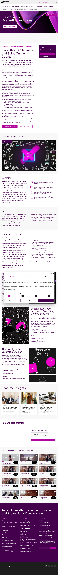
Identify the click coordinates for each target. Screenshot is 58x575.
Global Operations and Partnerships (47, 524)
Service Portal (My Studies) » (46, 530)
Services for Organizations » (27, 521)
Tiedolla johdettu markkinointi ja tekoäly (46, 468)
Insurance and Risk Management (27, 537)
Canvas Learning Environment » (46, 533)
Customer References (44, 522)
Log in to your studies (43, 2)
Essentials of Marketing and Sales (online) (21, 46)
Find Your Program (51, 14)
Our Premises (5, 535)
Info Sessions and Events (7, 540)
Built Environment (24, 531)
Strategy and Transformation (26, 545)
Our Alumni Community (44, 525)
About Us (4, 534)
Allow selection (29, 300)
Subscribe (53, 548)
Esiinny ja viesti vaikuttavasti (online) (27, 492)
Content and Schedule (22, 9)
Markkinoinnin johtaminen (6, 468)
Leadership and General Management (28, 539)
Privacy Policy (32, 566)
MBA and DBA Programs (25, 551)
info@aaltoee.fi (5, 530)
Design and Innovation (25, 533)
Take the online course (10, 26)
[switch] (22, 296)
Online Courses (5, 46)
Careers (3, 538)
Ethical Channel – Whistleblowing (9, 543)
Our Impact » (42, 521)
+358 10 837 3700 (7, 529)
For (15, 9)
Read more (16, 462)
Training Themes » (25, 528)
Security (22, 543)
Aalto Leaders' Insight (41, 6)
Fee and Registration (33, 9)
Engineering (23, 534)
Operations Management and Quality (28, 542)
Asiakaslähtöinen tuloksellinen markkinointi (28, 468)
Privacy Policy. (51, 544)
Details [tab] (29, 276)
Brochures (22, 556)
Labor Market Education (25, 548)
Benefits (11, 9)
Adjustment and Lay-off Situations (28, 524)
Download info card (25, 126)
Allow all (45, 300)
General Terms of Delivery (7, 542)
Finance (22, 536)
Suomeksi (52, 2)
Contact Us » (5, 532)
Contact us (47, 65)
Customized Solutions (25, 522)
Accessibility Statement (7, 546)
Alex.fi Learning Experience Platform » (47, 531)
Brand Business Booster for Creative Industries (9, 456)
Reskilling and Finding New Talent (27, 525)
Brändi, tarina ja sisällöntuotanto (7, 480)
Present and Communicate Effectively (44, 492)
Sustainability (23, 546)
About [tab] (46, 276)
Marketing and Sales (25, 540)
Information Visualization (9, 491)
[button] (50, 573)
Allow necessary (12, 300)
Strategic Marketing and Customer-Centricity (28, 456)
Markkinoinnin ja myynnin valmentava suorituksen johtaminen (28, 481)
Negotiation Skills (45, 479)
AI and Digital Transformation (26, 530)
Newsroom (4, 537)
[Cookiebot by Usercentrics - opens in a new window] (49, 273)
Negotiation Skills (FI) (46, 456)
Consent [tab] (12, 276)
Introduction (4, 9)
